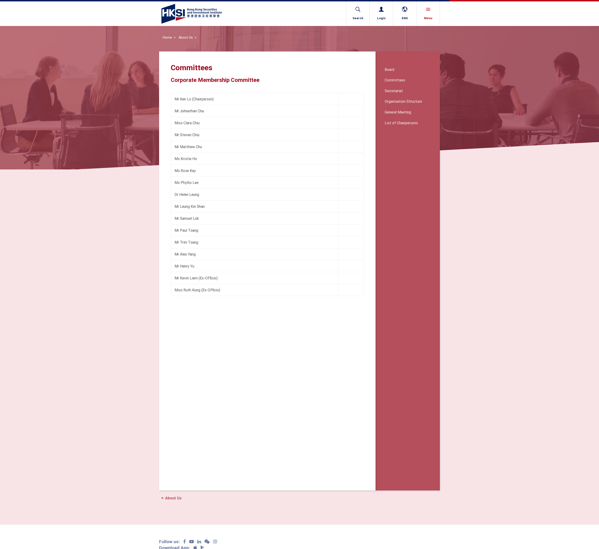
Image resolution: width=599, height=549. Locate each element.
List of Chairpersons (401, 123)
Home (167, 37)
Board (389, 69)
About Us (186, 37)
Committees (395, 80)
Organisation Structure (403, 101)
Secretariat (394, 90)
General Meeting (398, 112)
